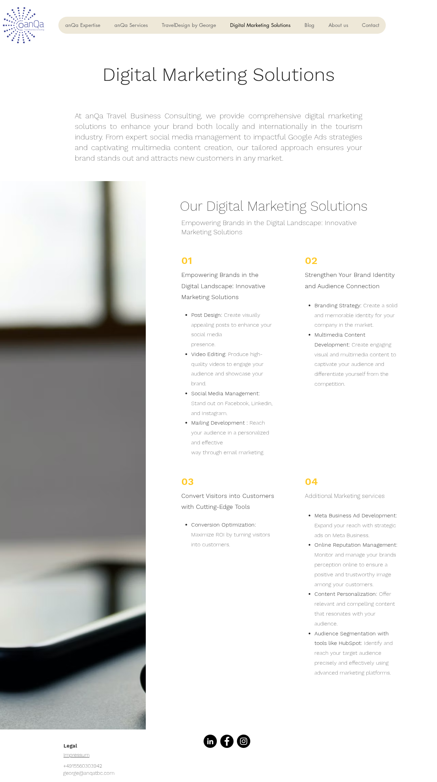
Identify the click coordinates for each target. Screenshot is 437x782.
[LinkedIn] (210, 741)
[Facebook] (227, 741)
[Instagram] (243, 741)
